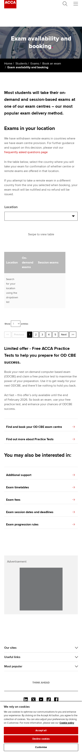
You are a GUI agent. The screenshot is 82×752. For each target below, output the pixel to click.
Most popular (13, 666)
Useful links (12, 657)
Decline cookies (41, 738)
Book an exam (51, 63)
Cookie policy (66, 722)
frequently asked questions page (26, 152)
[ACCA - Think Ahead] (10, 7)
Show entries (16, 323)
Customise (41, 747)
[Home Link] (41, 682)
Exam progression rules (22, 524)
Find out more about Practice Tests (30, 439)
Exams (35, 63)
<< (7, 334)
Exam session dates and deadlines (29, 512)
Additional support (18, 475)
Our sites (10, 648)
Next (64, 334)
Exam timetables (17, 487)
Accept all (40, 730)
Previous (19, 334)
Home (8, 63)
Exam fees (13, 500)
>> (73, 334)
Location (11, 207)
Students (21, 63)
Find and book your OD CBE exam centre (34, 427)
